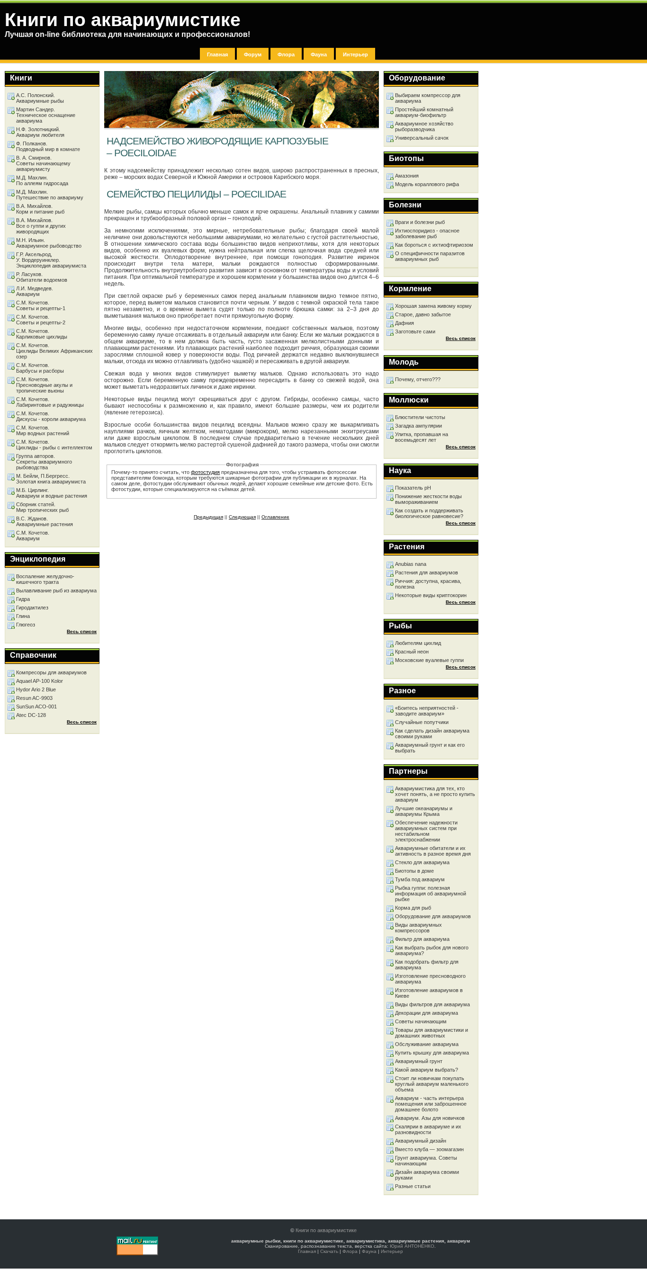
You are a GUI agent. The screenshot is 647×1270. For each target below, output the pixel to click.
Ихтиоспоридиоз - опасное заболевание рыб (427, 233)
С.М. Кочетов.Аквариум (32, 535)
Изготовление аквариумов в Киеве (429, 993)
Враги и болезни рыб (420, 222)
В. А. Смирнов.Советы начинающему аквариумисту (43, 163)
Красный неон (412, 651)
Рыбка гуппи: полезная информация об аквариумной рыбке (430, 893)
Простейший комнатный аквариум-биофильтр (424, 112)
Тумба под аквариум (420, 879)
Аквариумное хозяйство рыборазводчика (424, 126)
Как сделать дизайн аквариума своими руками (432, 733)
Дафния (404, 323)
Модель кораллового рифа (427, 184)
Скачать (329, 1251)
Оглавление (275, 516)
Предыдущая (208, 516)
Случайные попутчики (422, 722)
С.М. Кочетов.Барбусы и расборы (40, 368)
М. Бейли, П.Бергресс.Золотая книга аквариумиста (51, 478)
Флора (286, 54)
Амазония (407, 176)
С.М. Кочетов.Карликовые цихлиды (41, 334)
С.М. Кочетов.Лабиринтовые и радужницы (50, 402)
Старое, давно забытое (423, 314)
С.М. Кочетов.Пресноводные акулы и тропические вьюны (44, 385)
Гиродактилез (32, 607)
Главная (217, 54)
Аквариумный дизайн (420, 1141)
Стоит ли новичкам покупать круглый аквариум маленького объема (431, 1083)
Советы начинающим (421, 1021)
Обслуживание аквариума (426, 1044)
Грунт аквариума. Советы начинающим (426, 1160)
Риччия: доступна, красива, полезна (428, 584)
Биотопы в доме (414, 871)
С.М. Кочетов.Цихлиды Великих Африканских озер (54, 350)
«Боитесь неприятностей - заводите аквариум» (426, 710)
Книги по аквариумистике (326, 1230)
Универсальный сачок (422, 138)
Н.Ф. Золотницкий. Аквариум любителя (40, 132)
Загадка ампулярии (418, 426)
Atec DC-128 (31, 715)
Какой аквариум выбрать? (426, 1070)
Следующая (242, 516)
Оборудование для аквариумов (433, 916)
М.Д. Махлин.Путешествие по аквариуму (49, 194)
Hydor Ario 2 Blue (36, 689)
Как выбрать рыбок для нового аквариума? (431, 950)
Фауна (319, 54)
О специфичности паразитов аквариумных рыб (430, 256)
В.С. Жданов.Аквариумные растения (44, 521)
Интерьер (355, 54)
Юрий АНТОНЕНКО (412, 1246)
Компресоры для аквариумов (51, 672)
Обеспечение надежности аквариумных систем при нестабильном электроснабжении (426, 831)
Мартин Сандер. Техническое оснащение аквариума (45, 115)
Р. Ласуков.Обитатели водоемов (41, 277)
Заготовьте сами (415, 331)
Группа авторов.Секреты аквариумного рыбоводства (44, 461)
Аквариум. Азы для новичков (430, 1118)
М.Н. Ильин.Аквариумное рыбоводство (48, 243)
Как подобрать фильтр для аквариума (426, 964)
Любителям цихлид (418, 643)
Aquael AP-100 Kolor (39, 681)
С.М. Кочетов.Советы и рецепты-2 (40, 319)
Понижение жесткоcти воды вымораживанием (428, 499)
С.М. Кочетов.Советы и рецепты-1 (40, 305)
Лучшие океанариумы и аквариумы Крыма (423, 811)
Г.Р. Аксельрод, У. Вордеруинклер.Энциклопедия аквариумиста (51, 259)
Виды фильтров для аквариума (432, 1004)
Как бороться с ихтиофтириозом (434, 245)
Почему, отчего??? (417, 379)
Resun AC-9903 (34, 698)
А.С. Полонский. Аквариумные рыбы (40, 98)
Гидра (23, 599)
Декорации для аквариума (426, 1013)
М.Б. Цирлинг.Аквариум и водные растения (51, 493)
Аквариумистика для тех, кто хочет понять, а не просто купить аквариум (435, 794)
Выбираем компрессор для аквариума (427, 98)
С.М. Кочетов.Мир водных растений (42, 430)
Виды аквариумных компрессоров (418, 927)
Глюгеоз (25, 624)
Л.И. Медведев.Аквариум (34, 291)
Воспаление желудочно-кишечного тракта (45, 579)
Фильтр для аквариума (422, 939)
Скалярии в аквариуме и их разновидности (428, 1129)
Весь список (461, 338)
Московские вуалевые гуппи (429, 660)
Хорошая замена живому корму (433, 306)
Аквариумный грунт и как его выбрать (430, 747)
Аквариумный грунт (418, 1061)
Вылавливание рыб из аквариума (56, 590)
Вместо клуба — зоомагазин (429, 1149)
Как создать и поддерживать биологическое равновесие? (429, 513)
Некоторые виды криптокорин (431, 595)
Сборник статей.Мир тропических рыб (42, 507)
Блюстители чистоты (420, 417)
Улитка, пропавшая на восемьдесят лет (421, 437)
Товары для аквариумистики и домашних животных (431, 1032)
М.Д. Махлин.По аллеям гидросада (42, 180)
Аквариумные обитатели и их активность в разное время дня (433, 851)
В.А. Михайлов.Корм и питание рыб (40, 209)
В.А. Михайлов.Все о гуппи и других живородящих (41, 225)
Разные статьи (413, 1186)
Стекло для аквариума (422, 862)
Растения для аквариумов (426, 572)
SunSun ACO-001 (36, 706)
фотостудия (205, 472)
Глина (23, 616)
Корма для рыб (413, 908)
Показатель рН (413, 488)
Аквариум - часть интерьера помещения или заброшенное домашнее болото (431, 1103)
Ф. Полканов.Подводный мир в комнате (48, 146)
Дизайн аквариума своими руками (427, 1175)
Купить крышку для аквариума (432, 1052)
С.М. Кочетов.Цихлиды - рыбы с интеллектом (54, 444)
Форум (252, 54)
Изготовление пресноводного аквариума (430, 978)
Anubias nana (410, 564)
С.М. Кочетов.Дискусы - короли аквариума (51, 416)
